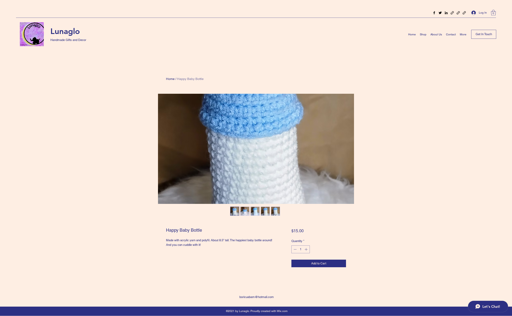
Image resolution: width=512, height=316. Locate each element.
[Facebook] (434, 13)
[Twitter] (440, 13)
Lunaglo (65, 31)
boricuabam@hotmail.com (256, 297)
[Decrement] (294, 249)
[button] (493, 13)
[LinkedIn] (446, 13)
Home (170, 79)
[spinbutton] (300, 249)
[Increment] (306, 249)
